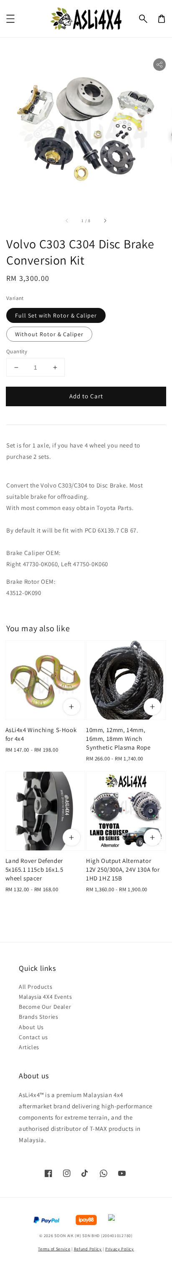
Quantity (16, 351)
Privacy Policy (119, 1249)
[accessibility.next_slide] (105, 220)
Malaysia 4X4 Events (45, 996)
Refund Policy (88, 1249)
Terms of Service (54, 1249)
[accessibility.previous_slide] (67, 220)
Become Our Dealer (45, 1006)
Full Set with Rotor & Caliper (56, 315)
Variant (15, 298)
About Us (31, 1027)
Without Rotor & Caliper (49, 334)
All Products (35, 986)
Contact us (33, 1037)
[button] (143, 19)
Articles (29, 1047)
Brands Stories (38, 1016)
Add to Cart (86, 396)
